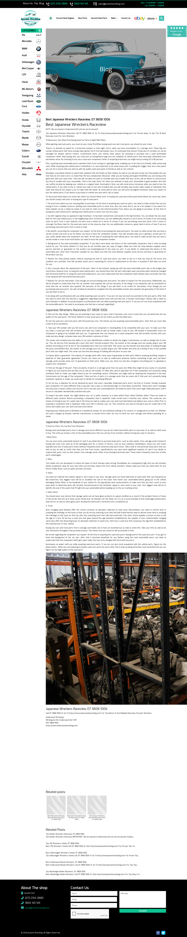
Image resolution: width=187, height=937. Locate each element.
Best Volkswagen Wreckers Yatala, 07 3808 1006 (66, 853)
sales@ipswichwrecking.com (37, 908)
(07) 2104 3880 (34, 898)
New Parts (82, 18)
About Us (28, 3)
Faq (36, 3)
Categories (29, 30)
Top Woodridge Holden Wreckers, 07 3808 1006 (65, 871)
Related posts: (56, 792)
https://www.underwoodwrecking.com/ (117, 133)
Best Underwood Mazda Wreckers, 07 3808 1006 (66, 862)
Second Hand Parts (99, 18)
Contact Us (126, 18)
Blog (41, 3)
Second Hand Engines (65, 18)
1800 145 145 (32, 903)
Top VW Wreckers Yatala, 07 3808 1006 (62, 843)
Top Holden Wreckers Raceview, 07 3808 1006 (65, 834)
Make (113, 18)
